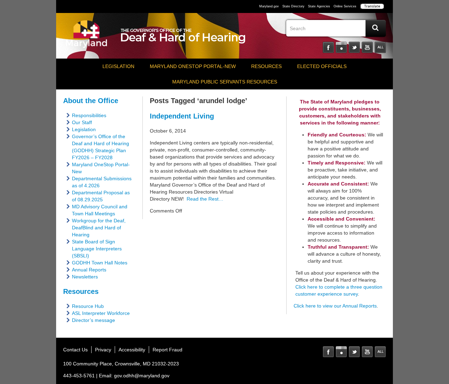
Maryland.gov (269, 6)
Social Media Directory (380, 47)
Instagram (341, 47)
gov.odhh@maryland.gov (141, 375)
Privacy (103, 349)
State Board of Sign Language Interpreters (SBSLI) (97, 248)
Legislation (118, 66)
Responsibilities (89, 115)
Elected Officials (322, 66)
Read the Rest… (203, 199)
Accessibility (132, 349)
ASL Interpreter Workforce (101, 313)
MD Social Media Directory (380, 351)
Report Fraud (167, 349)
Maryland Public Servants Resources (224, 82)
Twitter (354, 47)
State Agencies (319, 6)
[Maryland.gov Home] (86, 37)
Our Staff (82, 122)
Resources (266, 66)
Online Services (345, 6)
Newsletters (85, 276)
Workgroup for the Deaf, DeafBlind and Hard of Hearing (99, 227)
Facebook (328, 47)
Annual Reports (89, 269)
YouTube (367, 47)
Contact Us (75, 349)
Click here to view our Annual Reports (335, 306)
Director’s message (93, 320)
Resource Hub (88, 306)
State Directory (293, 6)
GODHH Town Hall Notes (99, 262)
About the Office (90, 101)
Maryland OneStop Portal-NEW (193, 66)
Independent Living (182, 116)
